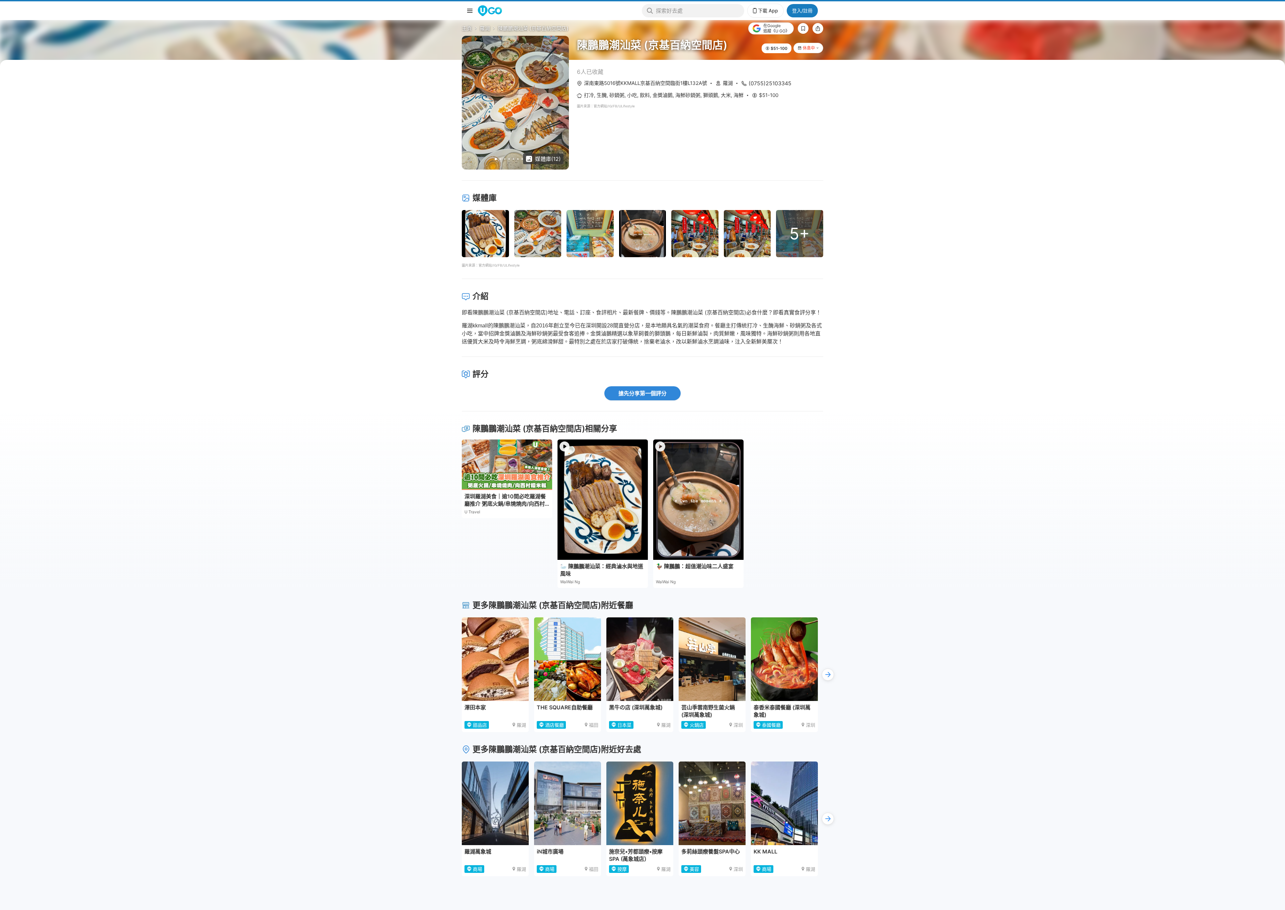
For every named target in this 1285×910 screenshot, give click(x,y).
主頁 (467, 28)
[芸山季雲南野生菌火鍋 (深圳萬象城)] (712, 659)
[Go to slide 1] (496, 159)
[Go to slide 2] (500, 159)
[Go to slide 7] (522, 159)
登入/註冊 (802, 10)
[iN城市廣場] (567, 803)
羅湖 (485, 28)
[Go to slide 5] (513, 159)
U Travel (472, 511)
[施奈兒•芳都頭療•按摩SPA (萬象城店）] (639, 803)
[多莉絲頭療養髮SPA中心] (712, 803)
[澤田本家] (495, 659)
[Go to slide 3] (505, 159)
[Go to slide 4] (509, 159)
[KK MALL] (784, 803)
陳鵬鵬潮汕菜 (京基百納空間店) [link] (533, 28)
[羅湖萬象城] (495, 803)
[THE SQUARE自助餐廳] (567, 659)
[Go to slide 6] (518, 159)
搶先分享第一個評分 (642, 393)
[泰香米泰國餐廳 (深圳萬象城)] (784, 659)
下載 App (768, 10)
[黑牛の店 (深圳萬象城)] (639, 659)
